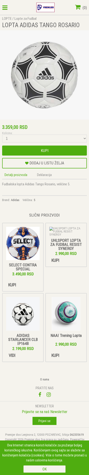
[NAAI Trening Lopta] (66, 314)
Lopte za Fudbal (25, 18)
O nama (44, 379)
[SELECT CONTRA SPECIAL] (23, 244)
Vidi (12, 355)
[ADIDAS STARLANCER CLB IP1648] (23, 314)
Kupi (44, 150)
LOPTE (7, 18)
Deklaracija (44, 175)
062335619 (77, 435)
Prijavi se (44, 421)
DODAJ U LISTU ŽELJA (46, 163)
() (84, 7)
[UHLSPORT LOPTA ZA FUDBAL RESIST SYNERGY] (66, 231)
